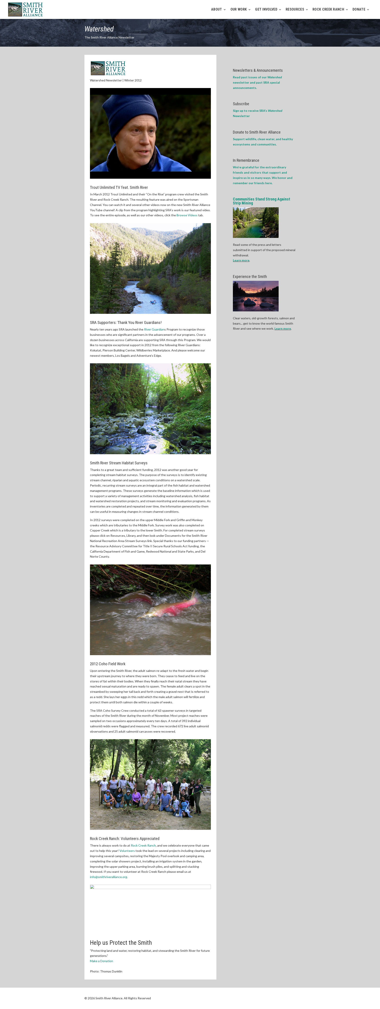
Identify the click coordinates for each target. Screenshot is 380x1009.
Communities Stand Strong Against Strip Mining (261, 201)
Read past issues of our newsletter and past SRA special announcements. (257, 82)
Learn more (241, 260)
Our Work (238, 9)
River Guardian (154, 329)
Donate (359, 9)
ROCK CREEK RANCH (328, 9)
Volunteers (127, 851)
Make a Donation (101, 961)
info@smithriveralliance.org (108, 877)
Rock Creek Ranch (143, 845)
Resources (295, 9)
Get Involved (266, 9)
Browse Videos (187, 215)
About (216, 9)
